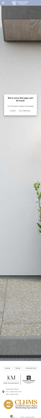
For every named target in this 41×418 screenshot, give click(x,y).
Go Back (12, 111)
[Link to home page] (20, 3)
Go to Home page (24, 111)
